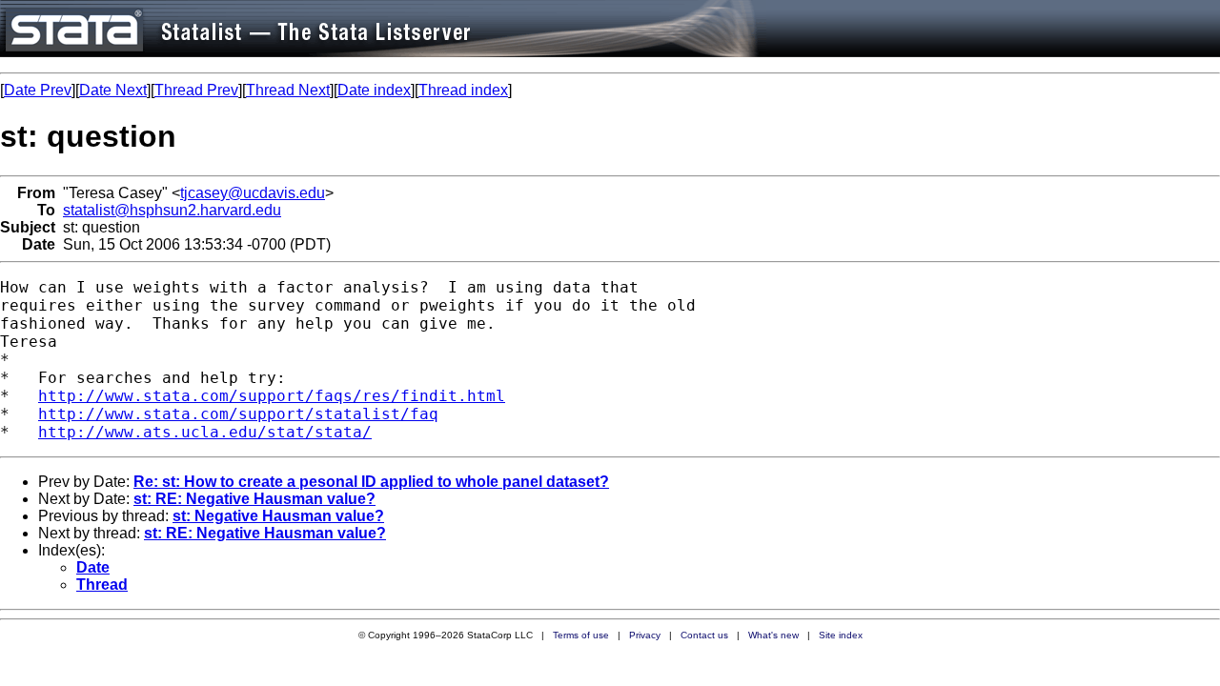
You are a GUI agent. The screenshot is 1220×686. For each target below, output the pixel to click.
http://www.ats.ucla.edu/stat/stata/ (205, 432)
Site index (841, 635)
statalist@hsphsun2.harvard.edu (172, 210)
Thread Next (288, 90)
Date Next (113, 90)
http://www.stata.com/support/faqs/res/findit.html (271, 396)
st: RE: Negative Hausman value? (254, 499)
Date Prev (37, 90)
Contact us (704, 635)
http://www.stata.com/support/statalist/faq (238, 414)
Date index (374, 90)
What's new (773, 635)
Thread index (463, 90)
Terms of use (581, 635)
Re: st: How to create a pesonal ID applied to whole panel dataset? (371, 482)
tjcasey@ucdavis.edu (252, 193)
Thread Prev (196, 90)
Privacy (645, 635)
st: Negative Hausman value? (278, 516)
